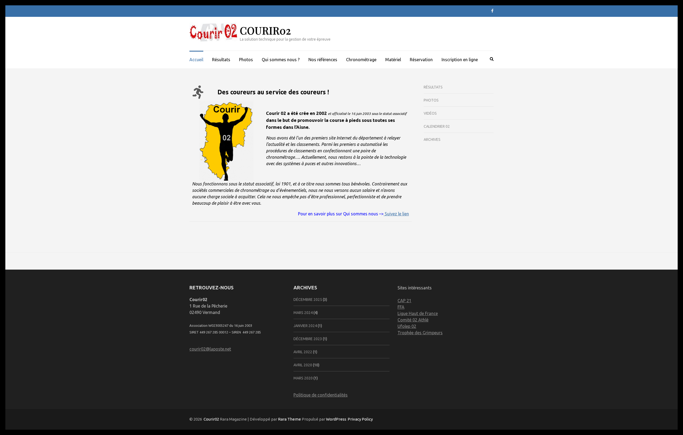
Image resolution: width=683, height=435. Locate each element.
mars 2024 (303, 312)
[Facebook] (492, 11)
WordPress (336, 419)
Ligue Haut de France (418, 313)
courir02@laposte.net (210, 349)
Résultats (221, 59)
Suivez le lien (396, 213)
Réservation (421, 59)
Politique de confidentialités (320, 395)
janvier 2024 (305, 326)
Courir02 (265, 30)
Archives (432, 139)
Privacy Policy (360, 419)
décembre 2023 (307, 339)
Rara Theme (289, 419)
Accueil (196, 59)
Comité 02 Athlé (413, 319)
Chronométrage (361, 59)
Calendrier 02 (437, 126)
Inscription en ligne (460, 59)
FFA (401, 307)
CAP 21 (404, 300)
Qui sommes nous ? (281, 59)
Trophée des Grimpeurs (420, 332)
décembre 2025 (307, 299)
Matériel (393, 59)
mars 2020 (303, 378)
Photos (246, 59)
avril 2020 (302, 365)
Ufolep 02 (407, 326)
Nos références (322, 59)
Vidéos (430, 113)
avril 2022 (302, 352)
